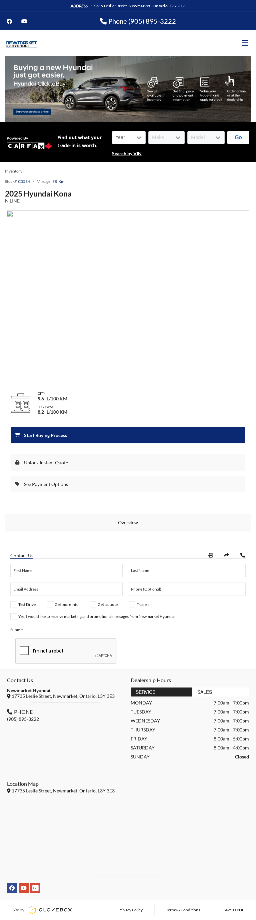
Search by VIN (127, 153)
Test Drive (27, 604)
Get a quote (108, 604)
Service (145, 692)
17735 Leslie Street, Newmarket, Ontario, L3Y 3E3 (138, 5)
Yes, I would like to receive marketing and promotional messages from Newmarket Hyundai (96, 616)
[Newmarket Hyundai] (21, 43)
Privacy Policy (130, 909)
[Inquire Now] (243, 555)
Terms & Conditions (183, 909)
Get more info (67, 604)
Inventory (13, 171)
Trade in (144, 604)
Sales (204, 692)
